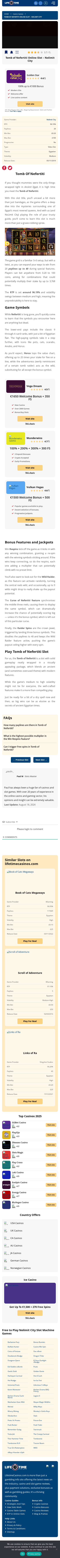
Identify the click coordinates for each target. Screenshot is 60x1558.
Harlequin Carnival (15, 1376)
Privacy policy (34, 1554)
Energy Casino (19, 1192)
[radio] (29, 52)
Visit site (30, 104)
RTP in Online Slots (16, 1514)
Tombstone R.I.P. (14, 1443)
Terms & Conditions (16, 1528)
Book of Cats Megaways (30, 892)
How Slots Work (14, 1507)
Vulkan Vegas (35, 487)
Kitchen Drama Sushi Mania (16, 1397)
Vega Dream (34, 386)
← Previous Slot (20, 759)
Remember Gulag (14, 1429)
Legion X (36, 1396)
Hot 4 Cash (37, 1376)
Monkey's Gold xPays (41, 1411)
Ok (22, 1554)
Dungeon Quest (14, 1360)
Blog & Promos (41, 1514)
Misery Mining (13, 1411)
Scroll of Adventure (30, 973)
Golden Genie (38, 1371)
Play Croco (17, 1162)
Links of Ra (30, 1053)
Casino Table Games (16, 1510)
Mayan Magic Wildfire (41, 1402)
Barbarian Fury (13, 1342)
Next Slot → (41, 759)
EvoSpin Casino (19, 1182)
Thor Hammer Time (15, 1439)
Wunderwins (34, 438)
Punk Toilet (37, 1425)
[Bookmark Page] (6, 52)
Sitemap (11, 1532)
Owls (35, 1416)
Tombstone (37, 1439)
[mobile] (53, 3)
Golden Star (33, 75)
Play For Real (30, 941)
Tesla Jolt (11, 1434)
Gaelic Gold (12, 1371)
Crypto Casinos (41, 1504)
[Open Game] (17, 52)
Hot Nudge (12, 1380)
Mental (10, 1406)
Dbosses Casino (20, 1142)
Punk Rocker (12, 1425)
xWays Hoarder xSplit (16, 1452)
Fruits (35, 1367)
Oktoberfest (12, 1416)
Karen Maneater (14, 1389)
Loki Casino (18, 1172)
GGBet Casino (19, 1122)
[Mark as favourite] (11, 52)
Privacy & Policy (14, 1525)
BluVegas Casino (20, 1202)
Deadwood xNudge (15, 1356)
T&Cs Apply (30, 424)
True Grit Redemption (16, 1448)
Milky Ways (37, 1406)
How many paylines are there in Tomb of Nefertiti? (25, 727)
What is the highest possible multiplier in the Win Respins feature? (25, 737)
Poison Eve (37, 1420)
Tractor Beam (38, 1443)
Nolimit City (51, 119)
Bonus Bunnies (39, 1342)
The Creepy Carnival (41, 1434)
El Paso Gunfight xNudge (39, 1361)
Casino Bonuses (41, 1507)
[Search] (36, 3)
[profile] (46, 3)
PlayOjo (16, 1132)
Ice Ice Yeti (37, 1380)
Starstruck (37, 1429)
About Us (11, 1522)
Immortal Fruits (14, 1385)
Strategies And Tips (16, 1504)
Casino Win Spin (39, 1347)
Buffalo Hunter (13, 1347)
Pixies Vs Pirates (14, 1420)
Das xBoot (37, 1351)
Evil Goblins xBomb (15, 1367)
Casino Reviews (41, 1510)
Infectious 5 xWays (40, 1385)
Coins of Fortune (14, 1351)
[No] (56, 1549)
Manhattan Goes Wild (16, 1402)
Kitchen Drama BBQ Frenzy (41, 1390)
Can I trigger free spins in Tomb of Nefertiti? (21, 748)
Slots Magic (17, 1152)
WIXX (35, 1448)
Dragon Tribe (38, 1356)
